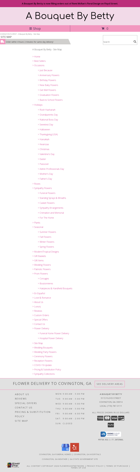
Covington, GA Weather (54, 459)
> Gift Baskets (39, 256)
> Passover (43, 164)
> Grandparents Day (48, 114)
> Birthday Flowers (47, 80)
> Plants (36, 222)
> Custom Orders (40, 315)
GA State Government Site (84, 459)
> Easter (42, 159)
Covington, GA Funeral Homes (55, 454)
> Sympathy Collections (43, 373)
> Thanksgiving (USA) (48, 134)
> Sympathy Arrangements (50, 207)
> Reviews (37, 310)
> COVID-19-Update (42, 365)
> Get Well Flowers (47, 90)
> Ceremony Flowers (42, 356)
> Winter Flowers (46, 241)
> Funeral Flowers (46, 193)
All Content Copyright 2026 (43, 466)
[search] (135, 41)
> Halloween (44, 129)
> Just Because (45, 70)
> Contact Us (38, 324)
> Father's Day (45, 178)
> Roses (36, 183)
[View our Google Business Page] (65, 451)
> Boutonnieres (45, 283)
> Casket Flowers (46, 202)
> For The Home (46, 217)
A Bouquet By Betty (70, 16)
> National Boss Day (48, 119)
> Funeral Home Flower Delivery (53, 333)
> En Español (38, 293)
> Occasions (38, 65)
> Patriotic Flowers (41, 269)
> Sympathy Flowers (42, 188)
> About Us (37, 302)
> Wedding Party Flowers (44, 351)
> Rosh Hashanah (46, 109)
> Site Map (37, 343)
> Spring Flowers (46, 246)
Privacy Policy (95, 466)
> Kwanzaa (43, 144)
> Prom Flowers (40, 273)
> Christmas (43, 149)
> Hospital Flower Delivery (50, 338)
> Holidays (37, 104)
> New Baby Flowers (48, 85)
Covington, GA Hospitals (87, 454)
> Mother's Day (45, 173)
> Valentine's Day (46, 154)
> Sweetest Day (45, 124)
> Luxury (36, 306)
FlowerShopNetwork (72, 466)
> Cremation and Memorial (51, 212)
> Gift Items (38, 260)
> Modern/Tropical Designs (45, 251)
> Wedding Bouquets (42, 347)
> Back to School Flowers (50, 99)
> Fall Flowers (44, 236)
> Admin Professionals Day (51, 168)
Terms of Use (78, 468)
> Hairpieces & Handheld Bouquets (55, 288)
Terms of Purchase (117, 466)
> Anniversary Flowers (48, 75)
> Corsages (43, 278)
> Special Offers (40, 319)
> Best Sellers (39, 60)
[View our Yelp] (74, 451)
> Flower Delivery (40, 328)
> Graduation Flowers (48, 94)
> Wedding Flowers (41, 264)
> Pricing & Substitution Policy (46, 369)
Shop (37, 28)
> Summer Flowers (47, 231)
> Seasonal (37, 227)
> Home (36, 56)
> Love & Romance (41, 297)
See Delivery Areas (110, 384)
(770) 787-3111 (114, 405)
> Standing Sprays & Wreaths (52, 197)
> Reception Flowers (42, 360)
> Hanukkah (43, 139)
